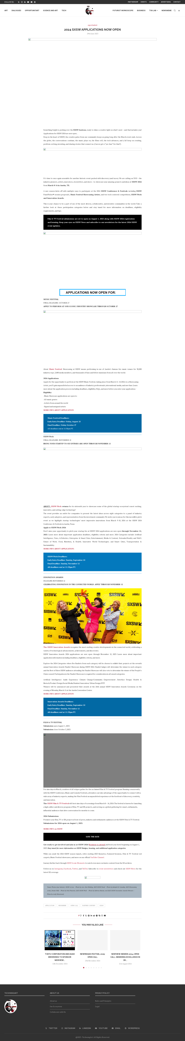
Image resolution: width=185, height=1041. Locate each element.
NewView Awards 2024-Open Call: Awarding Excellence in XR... (125, 957)
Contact (177, 2)
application (49, 905)
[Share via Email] (105, 915)
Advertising (166, 2)
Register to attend (97, 844)
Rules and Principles (103, 1001)
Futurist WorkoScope (123, 10)
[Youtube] (28, 2)
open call (74, 905)
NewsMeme (167, 10)
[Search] (174, 10)
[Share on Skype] (99, 915)
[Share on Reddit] (94, 915)
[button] (48, 949)
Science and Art (50, 10)
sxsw (101, 905)
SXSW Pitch (56, 506)
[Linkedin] (25, 2)
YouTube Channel (97, 857)
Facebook (67, 868)
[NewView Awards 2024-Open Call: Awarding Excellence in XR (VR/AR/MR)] (125, 940)
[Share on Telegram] (97, 915)
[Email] (31, 2)
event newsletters (106, 868)
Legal (97, 1006)
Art (6, 10)
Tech (64, 10)
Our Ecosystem (56, 1006)
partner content (88, 905)
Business (141, 10)
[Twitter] (19, 2)
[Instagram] (22, 2)
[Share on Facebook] (83, 915)
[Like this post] (81, 915)
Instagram (58, 868)
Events (144, 2)
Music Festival (55, 369)
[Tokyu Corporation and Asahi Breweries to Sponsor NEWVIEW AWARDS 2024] (60, 940)
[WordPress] (35, 2)
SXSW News (131, 868)
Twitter (75, 868)
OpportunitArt (32, 10)
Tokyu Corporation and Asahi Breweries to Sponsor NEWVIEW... (60, 957)
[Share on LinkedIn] (91, 915)
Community (153, 2)
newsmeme (62, 905)
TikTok (85, 868)
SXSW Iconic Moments (76, 863)
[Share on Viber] (102, 915)
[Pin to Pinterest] (89, 915)
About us (53, 1001)
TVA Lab (152, 10)
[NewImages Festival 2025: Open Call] (92, 940)
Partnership (133, 2)
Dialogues (16, 10)
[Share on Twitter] (86, 915)
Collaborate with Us (58, 1012)
